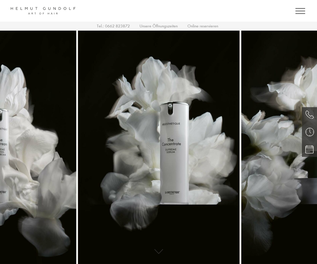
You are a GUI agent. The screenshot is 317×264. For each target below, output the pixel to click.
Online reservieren (202, 26)
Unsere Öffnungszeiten (159, 26)
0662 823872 (117, 26)
